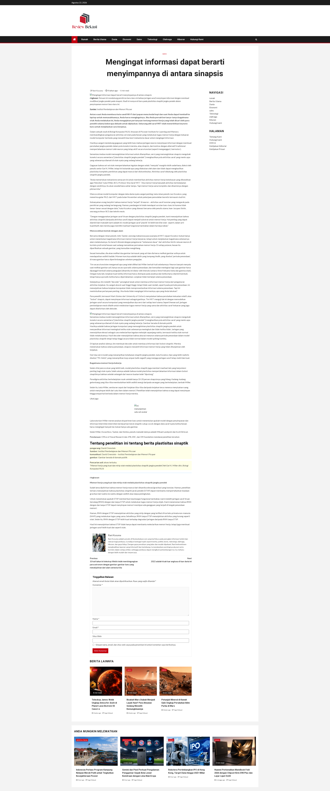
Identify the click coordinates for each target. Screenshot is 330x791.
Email (96, 627)
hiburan (181, 39)
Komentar (98, 585)
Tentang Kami (215, 136)
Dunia (114, 39)
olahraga (167, 39)
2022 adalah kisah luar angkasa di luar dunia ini (171, 560)
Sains (164, 54)
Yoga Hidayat (108, 713)
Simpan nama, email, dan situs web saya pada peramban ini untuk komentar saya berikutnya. (136, 644)
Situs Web (97, 636)
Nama (96, 619)
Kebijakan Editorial (217, 146)
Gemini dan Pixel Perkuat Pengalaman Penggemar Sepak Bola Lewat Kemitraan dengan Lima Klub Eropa (140, 773)
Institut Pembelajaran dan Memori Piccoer (117, 451)
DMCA (212, 143)
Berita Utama (99, 39)
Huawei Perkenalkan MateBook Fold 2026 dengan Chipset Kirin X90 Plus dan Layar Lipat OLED (233, 773)
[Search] (256, 39)
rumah (84, 39)
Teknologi (152, 39)
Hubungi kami (196, 39)
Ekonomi (127, 39)
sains (139, 39)
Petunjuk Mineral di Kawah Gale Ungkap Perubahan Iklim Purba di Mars (175, 703)
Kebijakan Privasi (217, 149)
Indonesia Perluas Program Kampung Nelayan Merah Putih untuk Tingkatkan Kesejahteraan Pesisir (95, 773)
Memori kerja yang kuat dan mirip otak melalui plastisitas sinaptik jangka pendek (126, 465)
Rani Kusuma (97, 91)
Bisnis (171, 740)
